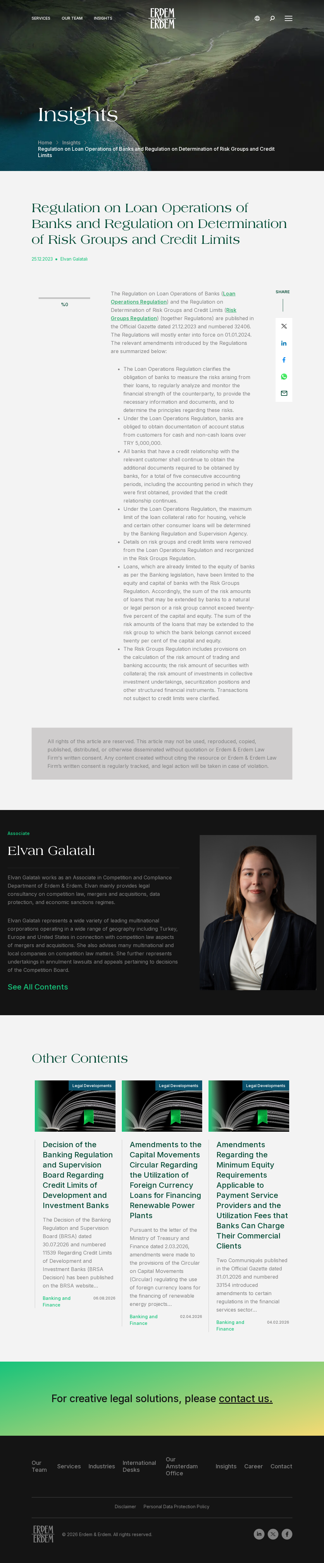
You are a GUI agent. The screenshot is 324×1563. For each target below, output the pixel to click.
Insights (103, 18)
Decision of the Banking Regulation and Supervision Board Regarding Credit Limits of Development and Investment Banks (78, 1175)
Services (41, 18)
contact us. (246, 1398)
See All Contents (38, 986)
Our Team (72, 18)
